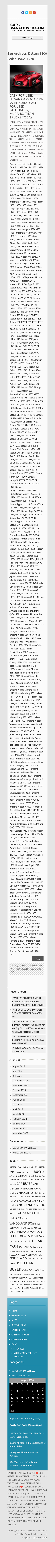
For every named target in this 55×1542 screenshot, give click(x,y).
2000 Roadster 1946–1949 (22, 267)
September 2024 (20, 1095)
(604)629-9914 (18, 1315)
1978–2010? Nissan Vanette (22, 222)
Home (14, 1311)
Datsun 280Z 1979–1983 (27, 356)
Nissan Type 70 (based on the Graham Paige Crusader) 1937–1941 (24, 951)
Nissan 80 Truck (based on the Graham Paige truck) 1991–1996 (26, 600)
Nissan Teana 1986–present (22, 934)
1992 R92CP (22, 246)
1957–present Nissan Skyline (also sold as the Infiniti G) (26, 184)
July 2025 (17, 1076)
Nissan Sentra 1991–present (22, 906)
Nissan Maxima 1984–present (23, 769)
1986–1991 (36, 229)
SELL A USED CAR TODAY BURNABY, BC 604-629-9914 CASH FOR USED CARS (28, 1040)
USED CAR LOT (25, 1277)
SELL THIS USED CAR (36, 1258)
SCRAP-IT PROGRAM (31, 1251)
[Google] (34, 12)
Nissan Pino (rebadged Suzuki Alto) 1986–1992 (26, 834)
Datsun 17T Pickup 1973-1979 (24, 315)
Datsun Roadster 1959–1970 (23, 470)
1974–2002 (27, 215)
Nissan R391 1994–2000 (31, 886)
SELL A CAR (14, 1255)
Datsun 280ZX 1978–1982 (21, 360)
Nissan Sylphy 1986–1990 (27, 927)
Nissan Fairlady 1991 (25, 693)
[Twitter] (26, 12)
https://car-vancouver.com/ (35, 1537)
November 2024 (20, 1085)
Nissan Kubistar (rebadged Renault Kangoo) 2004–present (25, 745)
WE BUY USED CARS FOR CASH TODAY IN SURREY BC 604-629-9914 (27, 1013)
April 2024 (18, 1109)
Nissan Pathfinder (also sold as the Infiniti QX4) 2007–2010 (26, 824)
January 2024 (19, 1123)
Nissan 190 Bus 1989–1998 (22, 549)
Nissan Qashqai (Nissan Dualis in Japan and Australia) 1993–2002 (24, 875)
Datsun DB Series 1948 (26, 421)
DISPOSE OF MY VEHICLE (24, 1148)
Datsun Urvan (16, 525)
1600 (29, 164)
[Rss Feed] (30, 12)
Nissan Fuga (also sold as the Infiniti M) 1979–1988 (25, 700)
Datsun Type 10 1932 (25, 501)
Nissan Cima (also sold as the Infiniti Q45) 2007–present (24, 666)
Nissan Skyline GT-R (18, 920)
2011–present (22, 281)
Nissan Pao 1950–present (21, 820)
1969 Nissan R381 (24, 208)
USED (12, 1263)
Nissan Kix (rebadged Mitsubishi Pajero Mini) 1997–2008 (25, 738)
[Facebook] (22, 12)
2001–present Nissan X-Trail (23, 274)
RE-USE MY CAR (26, 1247)
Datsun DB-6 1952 (18, 432)
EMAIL (14, 1344)
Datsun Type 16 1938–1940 (22, 518)
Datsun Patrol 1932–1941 (27, 466)
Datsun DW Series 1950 (20, 453)
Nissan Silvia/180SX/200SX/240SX (25, 917)
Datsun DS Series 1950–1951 (23, 439)
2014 (20, 284)
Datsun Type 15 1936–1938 (28, 514)
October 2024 (19, 1090)
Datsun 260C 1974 (18, 349)
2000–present (35, 270)
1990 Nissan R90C (24, 243)
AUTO (14, 1320)
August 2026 (19, 1066)
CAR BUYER (24, 1184)
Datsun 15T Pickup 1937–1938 (24, 311)
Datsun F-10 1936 (23, 459)
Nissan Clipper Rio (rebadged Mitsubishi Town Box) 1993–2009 (25, 679)
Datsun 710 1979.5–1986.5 (22, 397)
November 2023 (20, 1133)
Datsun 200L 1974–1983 (21, 325)
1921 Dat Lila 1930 (27, 167)
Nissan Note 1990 (17, 796)
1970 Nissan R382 (23, 212)
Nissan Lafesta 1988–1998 (30, 748)
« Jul (11, 1411)
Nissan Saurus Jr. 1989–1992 (23, 903)
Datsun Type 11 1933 (19, 504)
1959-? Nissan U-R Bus (25, 195)
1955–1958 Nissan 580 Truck (28, 177)
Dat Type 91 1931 (32, 284)
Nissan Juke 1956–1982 (20, 731)
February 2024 (20, 1119)
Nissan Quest (27, 879)
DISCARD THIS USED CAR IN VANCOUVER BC (24, 1218)
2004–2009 (14, 277)
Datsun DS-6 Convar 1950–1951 (24, 449)
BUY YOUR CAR (18, 1325)
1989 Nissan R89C (24, 239)
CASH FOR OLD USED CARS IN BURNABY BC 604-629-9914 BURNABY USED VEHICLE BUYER (28, 1001)
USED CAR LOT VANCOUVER (25, 1281)
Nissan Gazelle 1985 (24, 703)
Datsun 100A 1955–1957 (21, 287)
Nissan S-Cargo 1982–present (23, 899)
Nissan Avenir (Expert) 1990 (28, 621)
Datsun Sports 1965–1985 (21, 473)
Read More (38, 959)
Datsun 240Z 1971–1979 (27, 346)
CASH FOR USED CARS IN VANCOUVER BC (23, 1209)
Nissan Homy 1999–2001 (21, 717)
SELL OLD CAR (22, 1258)
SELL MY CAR (17, 1349)
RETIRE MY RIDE (18, 1251)
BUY (37, 1172)
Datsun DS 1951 (29, 435)
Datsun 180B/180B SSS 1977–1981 (26, 318)
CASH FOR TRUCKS (20, 1334)
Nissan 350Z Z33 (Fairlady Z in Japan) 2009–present (24, 580)
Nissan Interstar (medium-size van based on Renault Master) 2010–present (25, 724)
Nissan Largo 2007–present (22, 751)
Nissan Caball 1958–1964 (21, 638)
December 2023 (20, 1128)
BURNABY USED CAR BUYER (24, 1172)
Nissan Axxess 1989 (18, 624)
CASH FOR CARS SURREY (31, 1197)
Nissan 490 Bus (28, 597)
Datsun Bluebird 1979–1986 (29, 408)
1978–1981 (34, 219)
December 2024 (20, 1080)
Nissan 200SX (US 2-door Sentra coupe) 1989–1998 (25, 556)
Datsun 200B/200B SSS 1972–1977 (26, 322)
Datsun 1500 (34, 308)
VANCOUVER (27, 1285)
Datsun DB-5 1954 (29, 428)
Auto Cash (37, 966)
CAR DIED (22, 1189)
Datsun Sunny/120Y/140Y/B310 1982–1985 (24, 490)
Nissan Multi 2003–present (22, 786)
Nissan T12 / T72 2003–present (24, 930)
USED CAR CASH (31, 1269)
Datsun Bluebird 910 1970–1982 (25, 411)
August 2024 (19, 1100)
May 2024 (17, 1104)
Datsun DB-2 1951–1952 (21, 425)
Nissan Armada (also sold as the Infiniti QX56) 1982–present (24, 610)
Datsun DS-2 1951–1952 (21, 442)
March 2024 (18, 1114)
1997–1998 (34, 263)
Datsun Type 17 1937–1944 (22, 521)
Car (14, 1184)
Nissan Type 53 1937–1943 (29, 944)
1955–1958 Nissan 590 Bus (22, 181)
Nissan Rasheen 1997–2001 (22, 889)
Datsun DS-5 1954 (29, 446)
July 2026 (17, 1071)
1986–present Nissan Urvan (22, 233)
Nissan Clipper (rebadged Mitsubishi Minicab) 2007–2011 (24, 672)
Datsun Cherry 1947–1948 (22, 415)
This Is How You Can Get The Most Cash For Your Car (28, 1050)
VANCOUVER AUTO (20, 969)
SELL (39, 1251)
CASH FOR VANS (19, 1339)
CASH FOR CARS (31, 1192)
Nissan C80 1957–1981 (29, 635)
